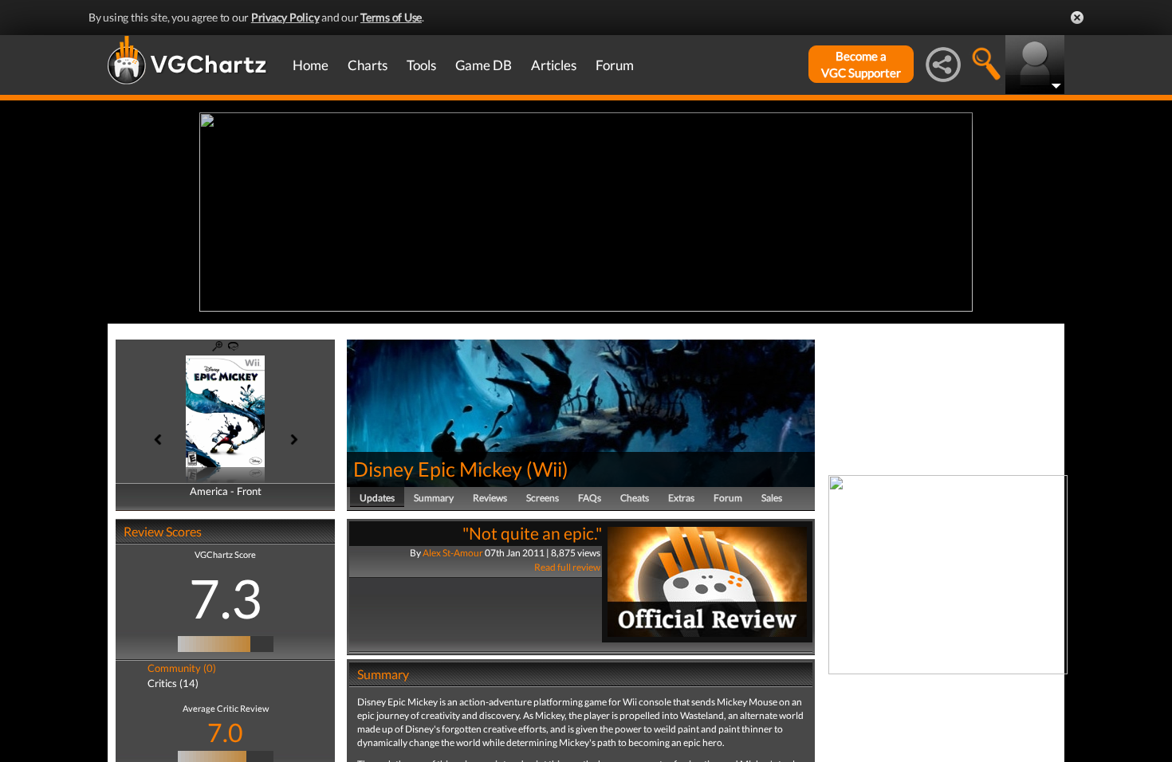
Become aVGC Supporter (861, 64)
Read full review (567, 567)
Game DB (483, 65)
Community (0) (181, 668)
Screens (542, 498)
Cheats (634, 498)
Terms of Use (391, 17)
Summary (434, 498)
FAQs (589, 498)
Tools (421, 65)
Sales (771, 498)
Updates (377, 498)
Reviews (490, 498)
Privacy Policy (285, 17)
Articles (553, 65)
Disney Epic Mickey (437, 469)
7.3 (225, 598)
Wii (547, 469)
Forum (615, 65)
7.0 (225, 732)
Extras (681, 498)
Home (310, 65)
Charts (367, 65)
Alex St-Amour (453, 553)
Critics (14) (173, 683)
